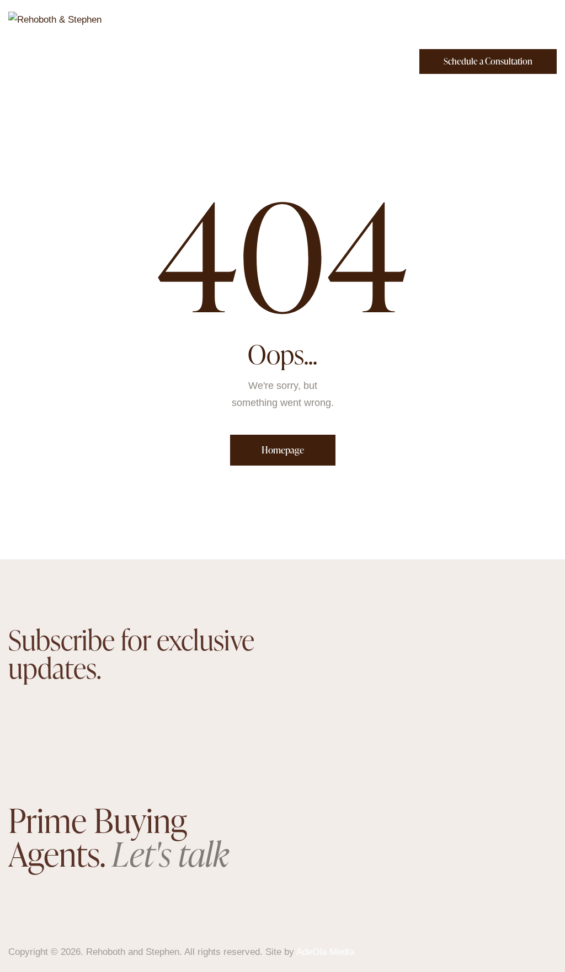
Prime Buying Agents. (118, 836)
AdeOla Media (325, 952)
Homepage (283, 450)
